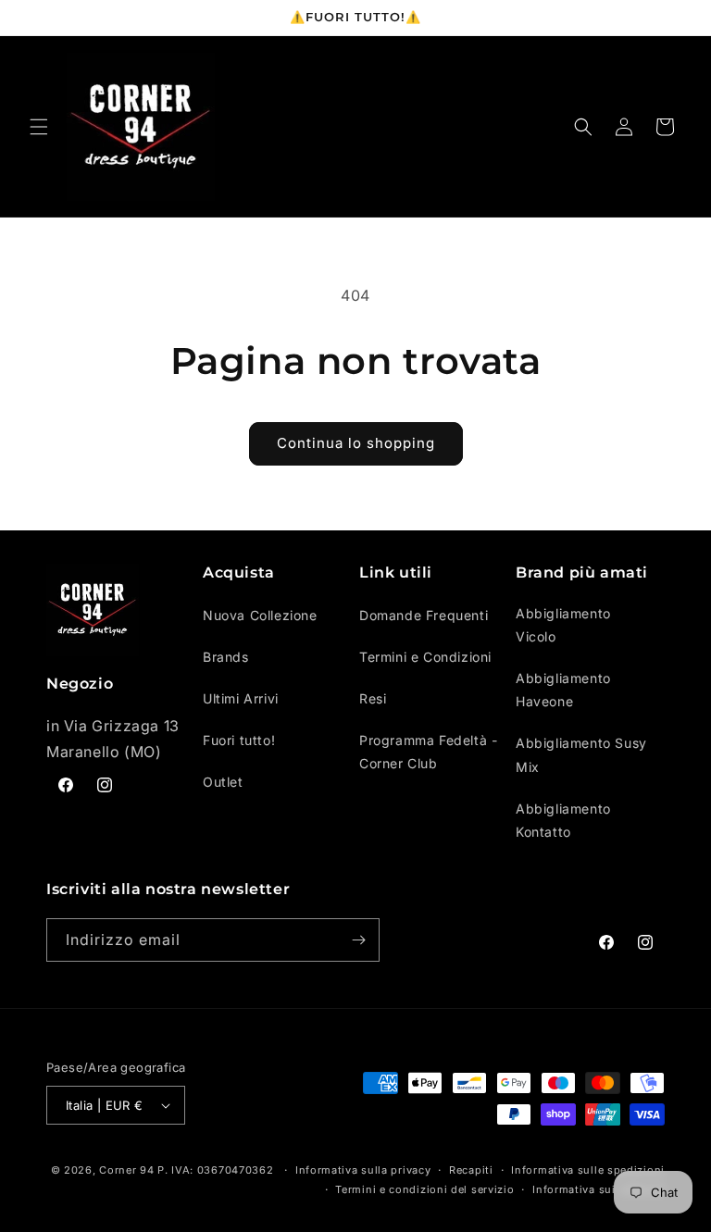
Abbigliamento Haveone (563, 689)
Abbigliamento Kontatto (563, 820)
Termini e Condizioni (425, 657)
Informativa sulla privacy (363, 1170)
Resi (372, 698)
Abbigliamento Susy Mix (581, 754)
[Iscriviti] (358, 940)
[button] (39, 126)
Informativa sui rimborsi (598, 1189)
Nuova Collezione (260, 615)
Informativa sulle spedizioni (588, 1170)
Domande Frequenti (423, 615)
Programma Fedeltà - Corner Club (428, 751)
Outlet (223, 782)
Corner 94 (126, 1170)
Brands (226, 657)
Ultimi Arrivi (241, 698)
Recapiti (471, 1170)
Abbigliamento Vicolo (563, 624)
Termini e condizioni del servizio (424, 1189)
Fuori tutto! (239, 740)
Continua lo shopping (356, 443)
